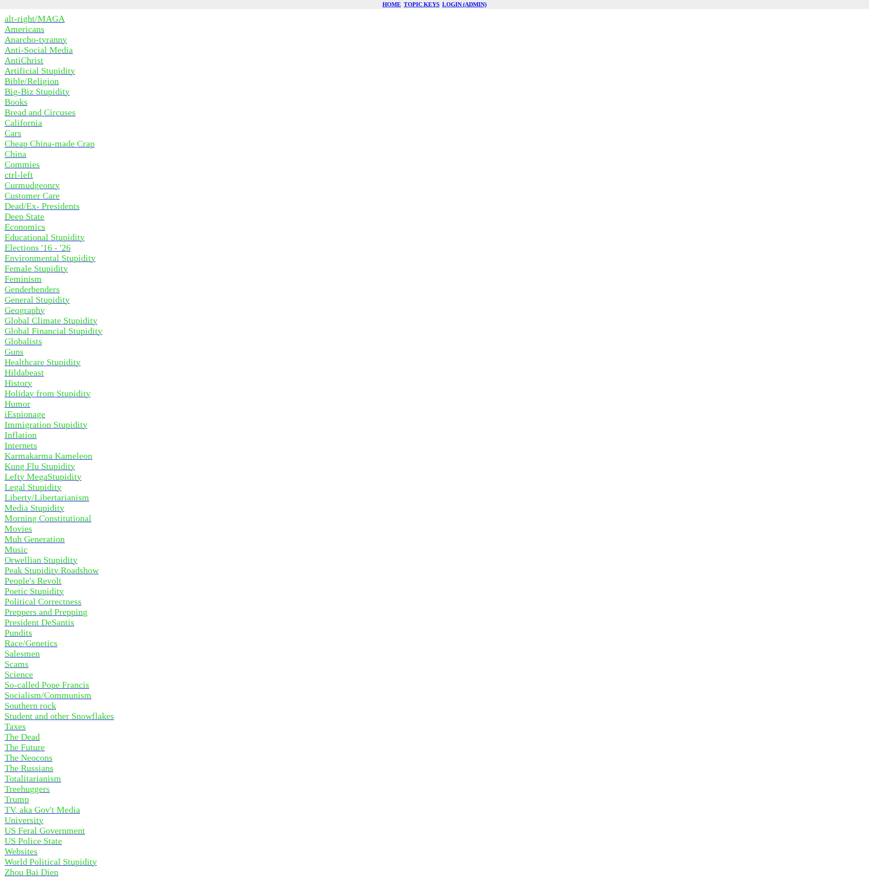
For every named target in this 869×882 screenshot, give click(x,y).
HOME (391, 4)
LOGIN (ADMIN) (464, 4)
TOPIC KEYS (421, 4)
